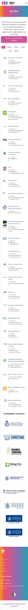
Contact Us (4, 571)
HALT (9, 167)
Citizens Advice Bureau (14, 139)
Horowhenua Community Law (16, 193)
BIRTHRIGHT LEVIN (13, 126)
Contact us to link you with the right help (14, 39)
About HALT (4, 559)
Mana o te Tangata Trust (15, 264)
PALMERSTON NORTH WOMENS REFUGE (14, 72)
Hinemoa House (12, 180)
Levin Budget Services (14, 251)
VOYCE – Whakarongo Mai (15, 374)
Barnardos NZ (12, 112)
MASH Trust (11, 292)
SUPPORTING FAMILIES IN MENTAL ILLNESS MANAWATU (16, 360)
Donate (3, 565)
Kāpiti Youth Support (14, 238)
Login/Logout (14, 606)
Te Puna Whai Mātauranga (15, 86)
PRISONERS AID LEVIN (14, 318)
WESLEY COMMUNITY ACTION (16, 387)
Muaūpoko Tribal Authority (16, 305)
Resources (3, 568)
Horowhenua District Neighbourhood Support (15, 207)
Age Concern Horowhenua (15, 58)
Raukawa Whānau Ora (14, 331)
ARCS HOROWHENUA (14, 99)
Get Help (3, 562)
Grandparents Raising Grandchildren (14, 153)
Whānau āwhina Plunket (14, 400)
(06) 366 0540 (6, 580)
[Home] (8, 2)
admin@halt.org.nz (7, 583)
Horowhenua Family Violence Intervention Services (16, 223)
